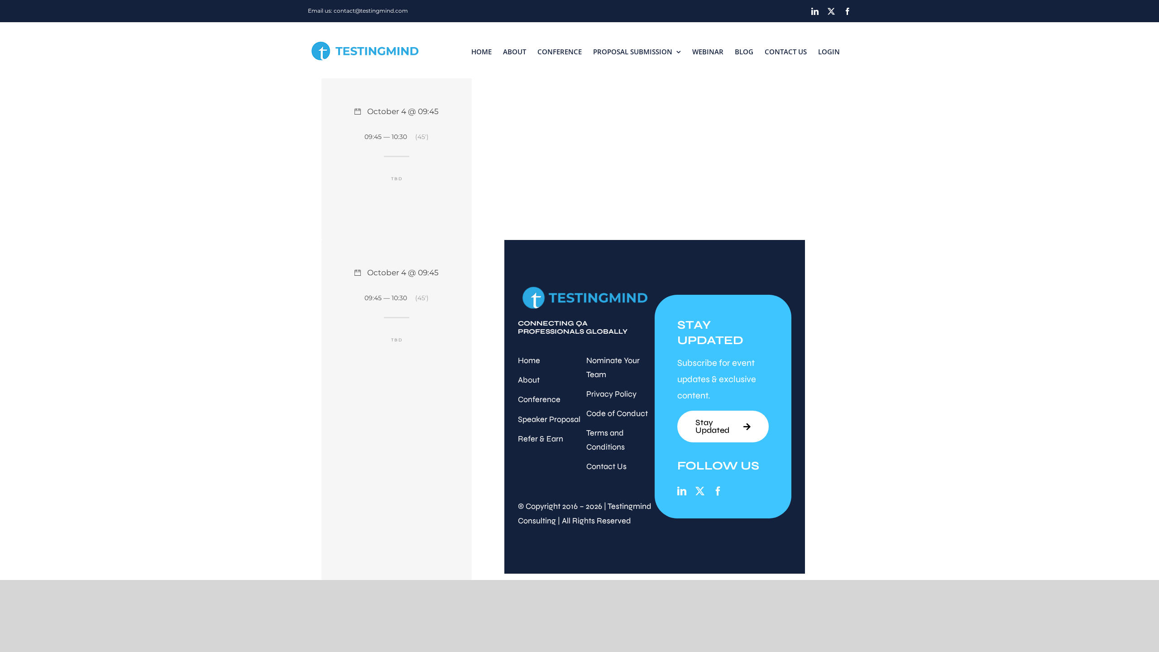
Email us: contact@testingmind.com (358, 10)
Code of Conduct (617, 413)
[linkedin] (681, 491)
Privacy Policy (611, 394)
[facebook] (718, 491)
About (529, 380)
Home (529, 360)
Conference (539, 399)
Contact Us (606, 466)
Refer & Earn (540, 439)
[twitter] (699, 491)
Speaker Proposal (549, 419)
